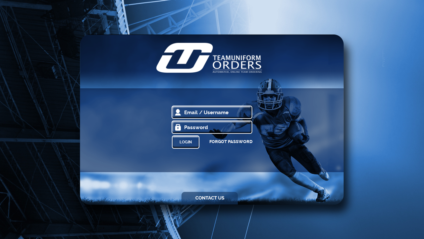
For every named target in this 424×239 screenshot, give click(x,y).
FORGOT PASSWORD (230, 141)
